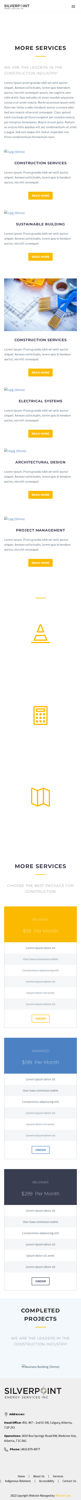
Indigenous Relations (18, 1481)
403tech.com (63, 1495)
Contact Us (69, 1481)
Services (58, 1476)
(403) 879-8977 (30, 1449)
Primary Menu (73, 6)
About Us (39, 1476)
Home (21, 1476)
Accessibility (46, 1481)
